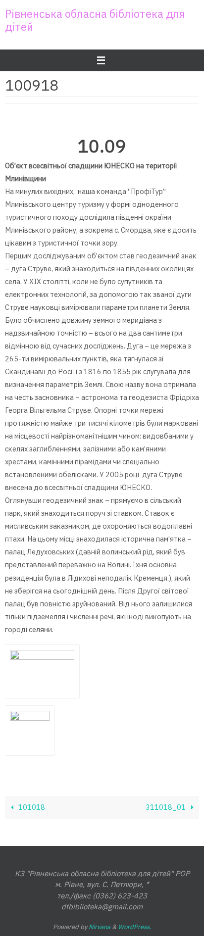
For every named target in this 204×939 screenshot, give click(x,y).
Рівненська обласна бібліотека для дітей (95, 20)
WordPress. (135, 927)
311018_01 (166, 807)
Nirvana (99, 927)
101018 (31, 807)
